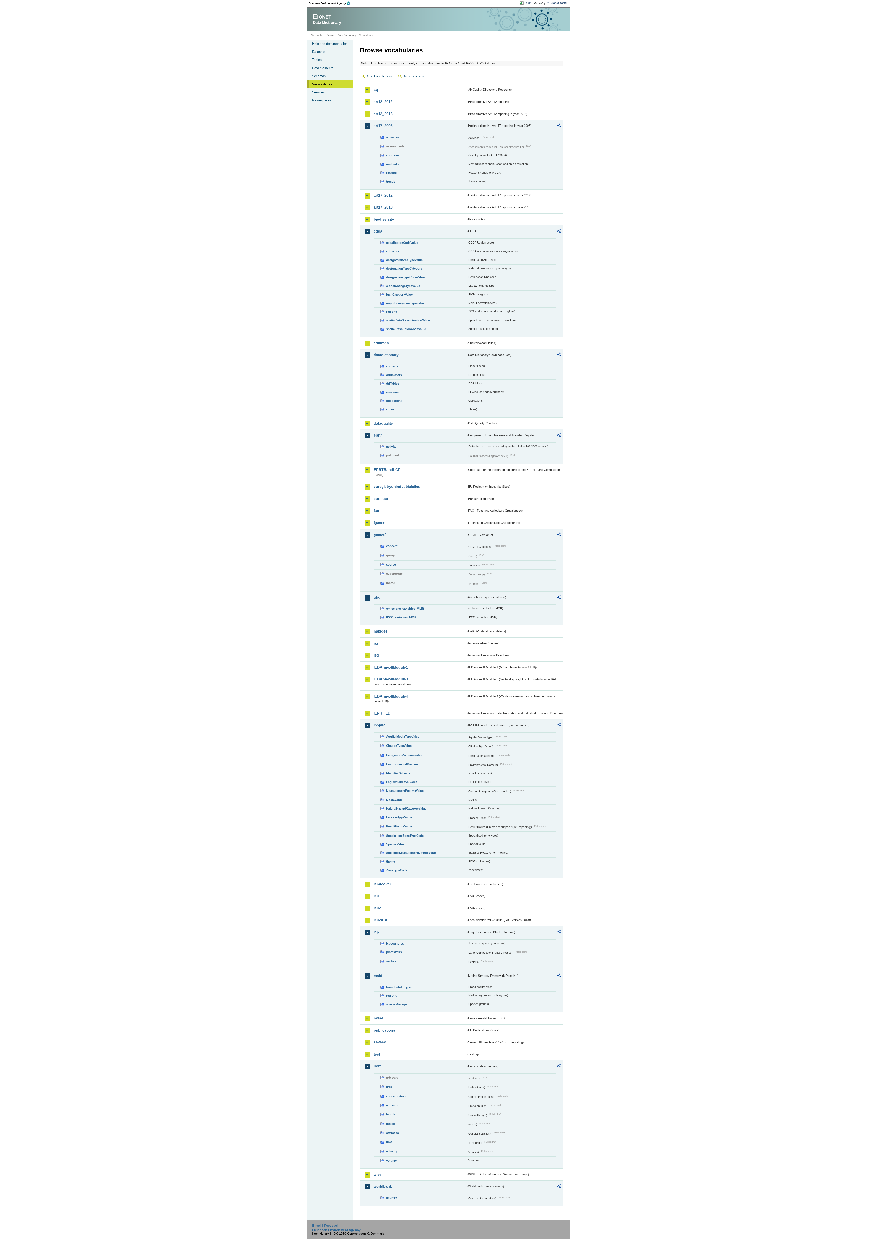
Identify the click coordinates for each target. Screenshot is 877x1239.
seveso (380, 1042)
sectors (391, 961)
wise (377, 1174)
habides (381, 631)
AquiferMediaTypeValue (402, 736)
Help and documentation (330, 43)
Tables (317, 59)
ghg (377, 597)
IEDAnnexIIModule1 (391, 667)
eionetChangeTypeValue (403, 286)
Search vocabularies (379, 76)
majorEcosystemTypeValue (405, 303)
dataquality (383, 423)
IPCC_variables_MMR (401, 617)
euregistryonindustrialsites (397, 487)
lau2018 (380, 920)
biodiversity (384, 219)
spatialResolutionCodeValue (406, 329)
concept (391, 546)
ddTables (392, 383)
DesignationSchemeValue (404, 755)
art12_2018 (383, 114)
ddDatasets (394, 375)
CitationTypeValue (399, 745)
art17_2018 (383, 207)
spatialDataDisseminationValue (408, 320)
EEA (331, 3)
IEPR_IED (382, 713)
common (381, 343)
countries (392, 155)
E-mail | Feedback (325, 1225)
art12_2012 (383, 102)
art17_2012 (383, 195)
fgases (379, 523)
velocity (391, 1151)
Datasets (318, 51)
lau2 (377, 908)
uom (377, 1066)
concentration (396, 1096)
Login (527, 3)
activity (391, 446)
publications (384, 1030)
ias (376, 643)
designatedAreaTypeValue (404, 260)
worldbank (383, 1186)
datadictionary (386, 355)
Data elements (322, 68)
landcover (382, 884)
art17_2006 (383, 126)
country (391, 1197)
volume (391, 1160)
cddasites (393, 251)
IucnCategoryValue (399, 294)
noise (378, 1018)
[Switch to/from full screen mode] (542, 3)
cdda (378, 231)
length (390, 1114)
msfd (378, 976)
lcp (376, 932)
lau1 (377, 896)
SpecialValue (395, 844)
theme (390, 861)
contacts (392, 366)
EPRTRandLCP (387, 470)
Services (318, 92)
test (377, 1054)
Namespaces (321, 100)
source (391, 564)
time (389, 1142)
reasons (391, 173)
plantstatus (394, 952)
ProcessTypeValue (399, 817)
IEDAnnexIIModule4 (391, 696)
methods (392, 164)
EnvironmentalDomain (402, 764)
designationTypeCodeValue (405, 277)
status (390, 409)
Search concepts (414, 76)
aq (376, 90)
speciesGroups (396, 1004)
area (389, 1086)
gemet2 (380, 535)
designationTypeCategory (404, 268)
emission (392, 1105)
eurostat (381, 499)
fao (376, 511)
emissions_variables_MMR (405, 608)
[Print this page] (536, 3)
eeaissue (392, 392)
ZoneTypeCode (396, 870)
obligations (394, 400)
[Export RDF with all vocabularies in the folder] (559, 126)
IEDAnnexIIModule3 (391, 679)
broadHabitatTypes (399, 987)
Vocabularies (322, 84)
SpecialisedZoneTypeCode (405, 835)
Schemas (319, 76)
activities (392, 137)
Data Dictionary (347, 35)
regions (391, 311)
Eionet (330, 35)
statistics (392, 1133)
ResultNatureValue (399, 826)
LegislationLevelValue (401, 782)
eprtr (378, 435)
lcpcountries (395, 943)
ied (376, 655)
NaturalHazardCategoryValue (406, 808)
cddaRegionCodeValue (402, 242)
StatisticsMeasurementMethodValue (411, 853)
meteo (390, 1123)
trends (390, 181)
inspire (380, 725)
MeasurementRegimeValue (405, 790)
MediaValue (394, 800)
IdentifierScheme (398, 773)
